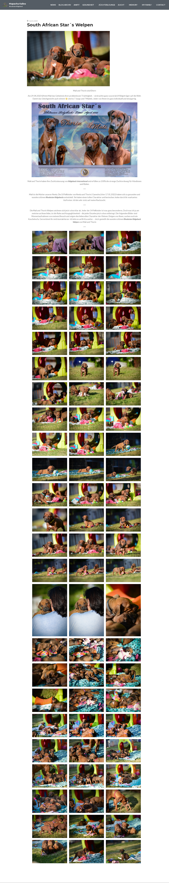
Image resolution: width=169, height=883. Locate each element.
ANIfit (77, 5)
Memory (133, 5)
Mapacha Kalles (17, 4)
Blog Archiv (65, 5)
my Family (147, 5)
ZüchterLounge (107, 5)
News (53, 5)
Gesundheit (88, 5)
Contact (160, 5)
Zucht (121, 5)
